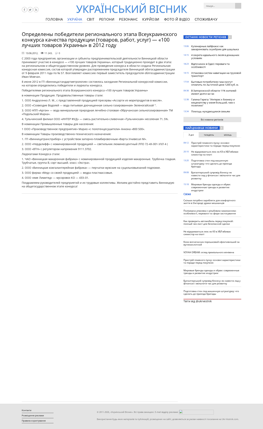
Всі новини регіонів (212, 119)
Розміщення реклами (33, 415)
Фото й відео (177, 19)
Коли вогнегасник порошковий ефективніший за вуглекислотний (211, 243)
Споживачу (206, 19)
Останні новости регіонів (205, 37)
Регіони (107, 19)
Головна (54, 19)
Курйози (150, 19)
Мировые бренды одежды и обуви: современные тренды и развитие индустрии (211, 187)
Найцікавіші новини (201, 128)
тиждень (209, 134)
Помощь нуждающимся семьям (210, 111)
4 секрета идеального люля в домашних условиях (215, 56)
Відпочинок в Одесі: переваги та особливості (210, 65)
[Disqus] (100, 245)
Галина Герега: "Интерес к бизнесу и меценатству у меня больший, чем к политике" (213, 102)
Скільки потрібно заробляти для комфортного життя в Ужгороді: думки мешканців (209, 202)
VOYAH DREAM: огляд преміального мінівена (208, 252)
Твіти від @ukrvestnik (197, 301)
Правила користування (34, 420)
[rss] (36, 9)
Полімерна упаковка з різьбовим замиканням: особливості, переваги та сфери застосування (209, 212)
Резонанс (128, 19)
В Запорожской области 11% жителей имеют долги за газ (213, 92)
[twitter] (30, 9)
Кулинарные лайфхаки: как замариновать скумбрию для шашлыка (215, 47)
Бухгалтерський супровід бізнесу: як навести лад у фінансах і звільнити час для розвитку (215, 175)
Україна (74, 19)
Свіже (187, 194)
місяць (228, 134)
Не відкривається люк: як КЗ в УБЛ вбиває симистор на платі (214, 153)
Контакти (26, 410)
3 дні (191, 134)
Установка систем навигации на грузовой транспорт (216, 74)
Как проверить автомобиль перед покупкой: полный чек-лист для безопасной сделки (208, 222)
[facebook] (24, 9)
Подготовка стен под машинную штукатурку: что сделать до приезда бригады (211, 163)
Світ (91, 19)
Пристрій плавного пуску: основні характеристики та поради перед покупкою (215, 144)
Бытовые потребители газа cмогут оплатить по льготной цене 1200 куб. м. (215, 83)
